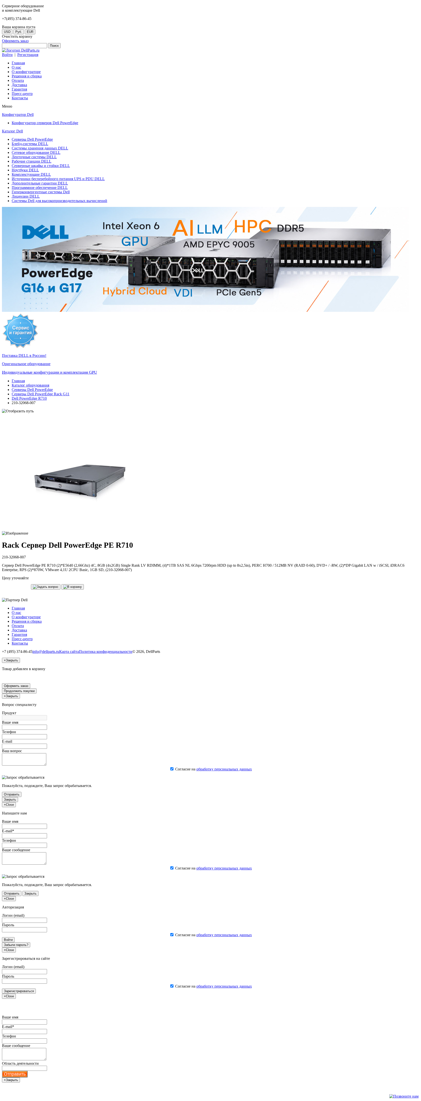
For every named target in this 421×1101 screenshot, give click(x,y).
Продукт (9, 713)
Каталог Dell (12, 131)
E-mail (7, 741)
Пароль (8, 925)
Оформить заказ (15, 41)
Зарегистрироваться (19, 991)
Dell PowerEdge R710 (29, 398)
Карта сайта (69, 651)
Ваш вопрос (12, 751)
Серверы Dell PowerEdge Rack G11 (40, 394)
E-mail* (8, 831)
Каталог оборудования (30, 385)
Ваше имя (10, 722)
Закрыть (10, 799)
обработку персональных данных (224, 769)
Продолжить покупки (19, 691)
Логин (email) (13, 915)
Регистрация (27, 55)
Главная (18, 381)
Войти (7, 55)
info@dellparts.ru (45, 651)
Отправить (11, 794)
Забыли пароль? (16, 945)
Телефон (9, 732)
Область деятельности (20, 1063)
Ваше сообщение (16, 850)
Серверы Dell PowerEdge (32, 390)
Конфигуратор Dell (18, 114)
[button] (45, 587)
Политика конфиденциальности (105, 651)
